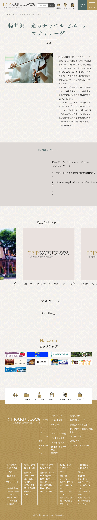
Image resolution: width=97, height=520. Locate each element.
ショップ (42, 452)
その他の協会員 (57, 442)
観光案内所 (75, 415)
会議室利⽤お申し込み (79, 424)
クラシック (43, 436)
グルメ (41, 441)
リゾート (42, 432)
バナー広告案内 (76, 436)
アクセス (55, 429)
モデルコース (56, 415)
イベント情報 (56, 420)
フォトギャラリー (58, 438)
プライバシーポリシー (79, 445)
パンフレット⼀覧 (58, 433)
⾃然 (40, 427)
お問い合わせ (75, 441)
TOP (41, 415)
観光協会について (77, 420)
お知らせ (55, 424)
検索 (51, 5)
